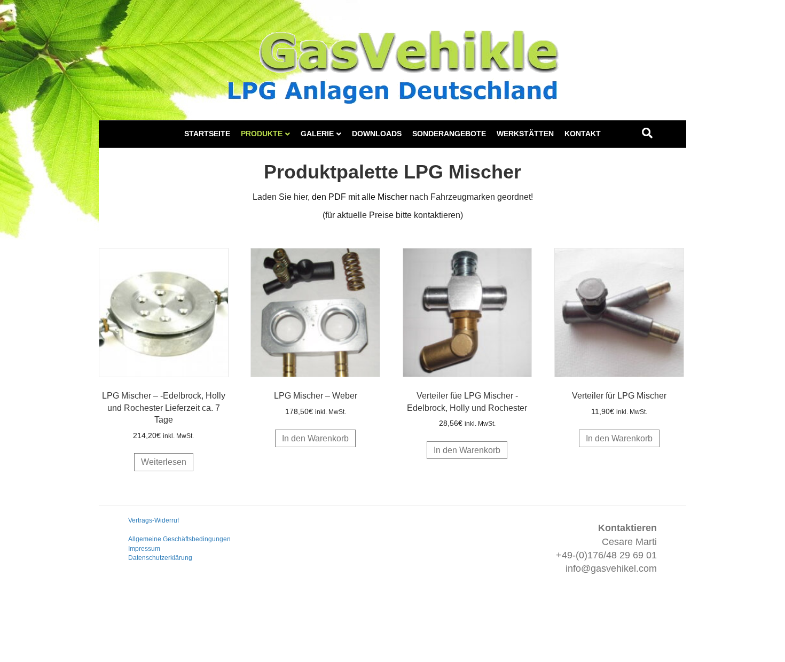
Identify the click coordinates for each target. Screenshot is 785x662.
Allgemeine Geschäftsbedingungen (179, 539)
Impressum (144, 548)
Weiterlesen (163, 461)
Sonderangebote (449, 133)
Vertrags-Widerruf (153, 520)
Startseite (207, 133)
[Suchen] (647, 133)
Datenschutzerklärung (160, 558)
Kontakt (582, 133)
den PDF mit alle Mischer (359, 196)
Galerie (317, 133)
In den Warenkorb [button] (315, 438)
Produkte (261, 133)
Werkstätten (525, 133)
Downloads (377, 133)
